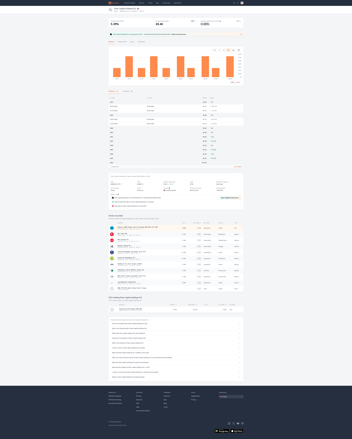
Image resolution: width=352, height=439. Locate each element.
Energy (221, 246)
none (205, 289)
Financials (222, 270)
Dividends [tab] (113, 91)
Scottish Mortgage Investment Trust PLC (131, 251)
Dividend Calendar (129, 3)
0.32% (184, 252)
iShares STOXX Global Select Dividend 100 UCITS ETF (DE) (138, 227)
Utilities (222, 258)
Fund (235, 289)
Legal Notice (195, 396)
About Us (167, 396)
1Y (219, 50)
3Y (224, 50)
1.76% (184, 240)
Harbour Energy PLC (124, 245)
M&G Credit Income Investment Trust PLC (131, 276)
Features (141, 3)
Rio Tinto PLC (122, 233)
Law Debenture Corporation (127, 282)
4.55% (184, 234)
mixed (220, 228)
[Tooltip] (169, 188)
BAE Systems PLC (123, 239)
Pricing (150, 3)
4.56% (184, 246)
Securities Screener (115, 403)
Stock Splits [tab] (127, 91)
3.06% (184, 282)
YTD (214, 50)
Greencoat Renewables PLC (126, 257)
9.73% (184, 264)
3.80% (184, 228)
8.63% (184, 258)
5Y (228, 50)
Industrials (223, 240)
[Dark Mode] (237, 3)
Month (238, 82)
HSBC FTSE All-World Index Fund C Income (132, 288)
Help (137, 407)
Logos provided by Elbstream (117, 425)
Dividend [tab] (111, 42)
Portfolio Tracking (115, 400)
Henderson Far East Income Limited (130, 264)
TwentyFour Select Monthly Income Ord (131, 270)
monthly (206, 270)
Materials (222, 234)
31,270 (195, 309)
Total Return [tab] (141, 42)
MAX (233, 50)
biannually (207, 234)
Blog (165, 403)
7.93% (184, 270)
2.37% (175, 309)
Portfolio (177, 3)
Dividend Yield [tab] (122, 42)
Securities (166, 3)
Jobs (165, 400)
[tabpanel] (176, 66)
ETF (235, 228)
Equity (236, 234)
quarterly (207, 228)
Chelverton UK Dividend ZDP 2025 (130, 309)
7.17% (199, 228)
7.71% (184, 276)
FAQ (137, 403)
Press (166, 407)
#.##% (205, 24)
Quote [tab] (132, 42)
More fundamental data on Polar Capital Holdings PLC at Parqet (134, 202)
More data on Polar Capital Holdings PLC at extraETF (130, 206)
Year (232, 82)
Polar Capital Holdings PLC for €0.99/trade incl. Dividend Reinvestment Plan (137, 198)
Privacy (193, 400)
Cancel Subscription (143, 411)
